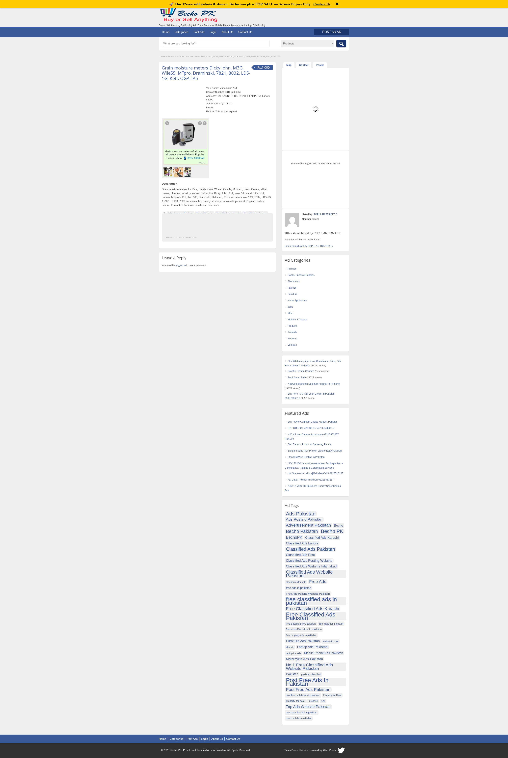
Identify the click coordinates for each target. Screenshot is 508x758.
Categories (181, 32)
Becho (338, 525)
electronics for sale (296, 582)
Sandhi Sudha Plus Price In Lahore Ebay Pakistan (315, 450)
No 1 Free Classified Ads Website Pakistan (309, 667)
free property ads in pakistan (301, 635)
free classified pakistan (331, 623)
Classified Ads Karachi (322, 537)
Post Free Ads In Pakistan (307, 682)
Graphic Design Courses (301, 371)
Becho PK (332, 531)
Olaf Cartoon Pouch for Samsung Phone (309, 444)
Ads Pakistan (301, 513)
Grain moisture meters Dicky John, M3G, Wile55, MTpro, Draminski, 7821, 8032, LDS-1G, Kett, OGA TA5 (206, 73)
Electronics (294, 281)
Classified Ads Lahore (302, 543)
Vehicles (292, 345)
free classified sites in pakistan (304, 629)
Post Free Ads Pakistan (308, 689)
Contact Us (245, 32)
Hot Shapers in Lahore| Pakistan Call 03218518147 (315, 473)
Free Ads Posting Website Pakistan (308, 593)
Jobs (290, 306)
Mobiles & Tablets (297, 319)
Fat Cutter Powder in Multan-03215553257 (311, 479)
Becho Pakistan (302, 531)
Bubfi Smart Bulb (297, 377)
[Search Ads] (341, 43)
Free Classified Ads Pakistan (310, 616)
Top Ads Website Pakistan (308, 707)
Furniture (292, 294)
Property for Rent (332, 695)
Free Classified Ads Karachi (312, 608)
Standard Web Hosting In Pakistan (306, 457)
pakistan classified (311, 674)
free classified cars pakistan (301, 623)
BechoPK (294, 537)
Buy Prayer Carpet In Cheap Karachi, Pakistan (313, 421)
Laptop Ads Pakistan (312, 647)
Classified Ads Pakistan (310, 549)
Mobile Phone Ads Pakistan (323, 653)
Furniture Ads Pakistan (303, 641)
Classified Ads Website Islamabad (311, 566)
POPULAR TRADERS (325, 214)
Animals (292, 268)
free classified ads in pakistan (311, 601)
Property (292, 332)
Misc (290, 313)
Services (292, 338)
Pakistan (292, 674)
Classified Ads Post (300, 555)
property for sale (295, 701)
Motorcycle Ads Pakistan (304, 659)
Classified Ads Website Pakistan (309, 574)
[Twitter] (341, 751)
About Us (227, 32)
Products (172, 56)
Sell (323, 701)
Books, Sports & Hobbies (301, 275)
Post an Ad (331, 32)
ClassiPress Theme (295, 750)
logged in (181, 265)
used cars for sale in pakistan (301, 712)
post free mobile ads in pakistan (303, 695)
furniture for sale (330, 641)
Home (165, 32)
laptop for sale (293, 653)
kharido (290, 647)
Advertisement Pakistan (308, 525)
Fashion (292, 287)
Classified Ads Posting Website (309, 560)
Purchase (313, 701)
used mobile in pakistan (299, 718)
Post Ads (198, 32)
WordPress (329, 750)
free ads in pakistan (298, 587)
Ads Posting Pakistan (304, 519)
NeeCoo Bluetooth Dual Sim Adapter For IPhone (314, 383)
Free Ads (317, 581)
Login (213, 32)
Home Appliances (297, 300)
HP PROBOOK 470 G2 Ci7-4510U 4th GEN (311, 428)
